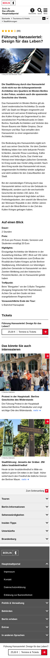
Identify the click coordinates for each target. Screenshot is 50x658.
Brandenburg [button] (9, 539)
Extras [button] (5, 627)
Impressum (9, 572)
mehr (35, 410)
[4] (12, 31)
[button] (45, 18)
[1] (3, 31)
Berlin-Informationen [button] (13, 507)
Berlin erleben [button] (9, 619)
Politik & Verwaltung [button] (13, 603)
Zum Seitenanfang (35, 491)
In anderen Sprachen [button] (13, 635)
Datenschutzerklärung (15, 587)
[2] (6, 31)
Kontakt (7, 579)
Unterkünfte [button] (8, 531)
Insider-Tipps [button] (9, 523)
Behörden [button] (7, 611)
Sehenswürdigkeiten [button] (13, 515)
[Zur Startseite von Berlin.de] (10, 555)
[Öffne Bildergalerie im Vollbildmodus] (48, 74)
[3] (9, 31)
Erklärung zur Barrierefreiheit (18, 595)
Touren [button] (5, 499)
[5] (15, 31)
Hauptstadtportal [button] (11, 564)
